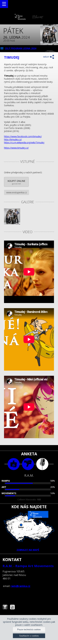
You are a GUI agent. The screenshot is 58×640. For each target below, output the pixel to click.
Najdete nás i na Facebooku (5, 607)
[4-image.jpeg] (12, 223)
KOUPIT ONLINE (16, 182)
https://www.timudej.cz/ (16, 147)
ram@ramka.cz (20, 586)
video (28, 464)
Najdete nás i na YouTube (12, 607)
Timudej (24, 142)
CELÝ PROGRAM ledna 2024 (20, 48)
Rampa (6, 480)
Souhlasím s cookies (29, 636)
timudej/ (23, 136)
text (42, 464)
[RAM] (29, 18)
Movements (9, 493)
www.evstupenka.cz (16, 192)
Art (4, 486)
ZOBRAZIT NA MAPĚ (28, 549)
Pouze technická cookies (29, 629)
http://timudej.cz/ (13, 139)
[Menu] (4, 4)
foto (14, 464)
